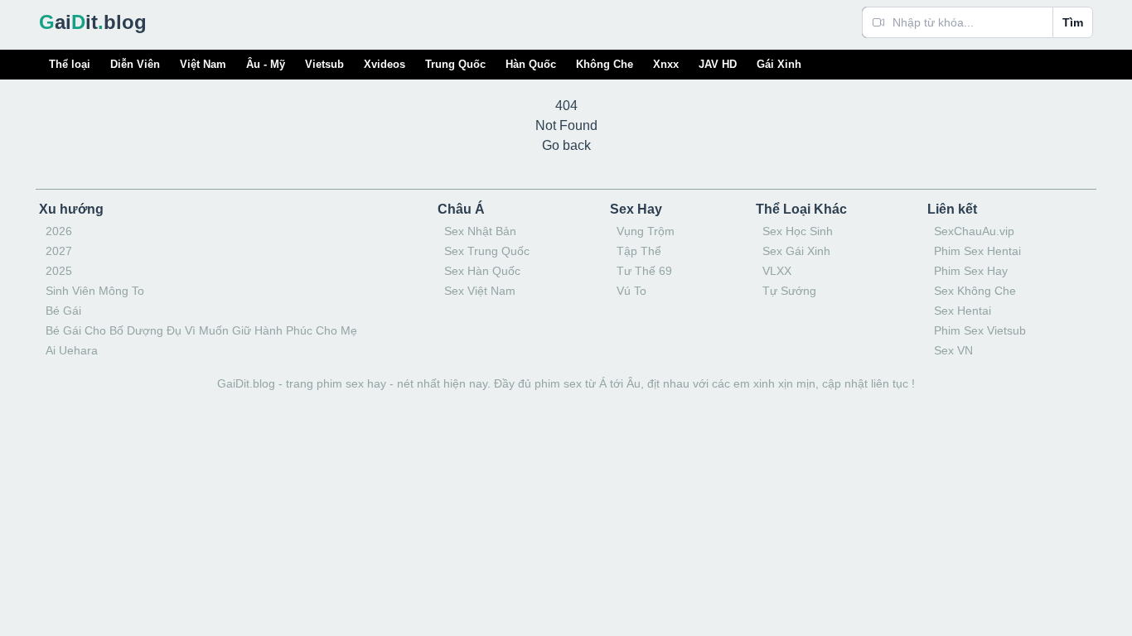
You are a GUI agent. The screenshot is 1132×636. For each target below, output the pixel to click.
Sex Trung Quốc (487, 251)
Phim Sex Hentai (977, 251)
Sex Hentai (962, 310)
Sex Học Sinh (797, 231)
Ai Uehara (72, 350)
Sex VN (953, 350)
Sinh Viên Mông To (95, 290)
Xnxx (666, 64)
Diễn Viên (135, 64)
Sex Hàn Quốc (482, 270)
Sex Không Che (975, 290)
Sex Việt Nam (479, 290)
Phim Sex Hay (971, 270)
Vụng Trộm (646, 231)
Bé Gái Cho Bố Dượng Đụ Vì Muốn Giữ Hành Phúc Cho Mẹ (201, 330)
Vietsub (324, 64)
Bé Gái (63, 310)
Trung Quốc (455, 64)
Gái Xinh (779, 64)
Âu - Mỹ (265, 64)
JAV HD (718, 64)
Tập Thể (639, 251)
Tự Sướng (789, 290)
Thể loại (69, 64)
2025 (59, 270)
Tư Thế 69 (644, 270)
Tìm (1072, 22)
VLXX (776, 270)
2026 (59, 231)
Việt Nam (203, 64)
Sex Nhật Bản (480, 231)
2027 (59, 251)
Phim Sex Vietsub (980, 330)
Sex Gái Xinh (796, 251)
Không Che (604, 64)
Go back (566, 145)
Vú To (631, 290)
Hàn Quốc (531, 64)
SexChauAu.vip (974, 231)
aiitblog (93, 22)
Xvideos (384, 64)
